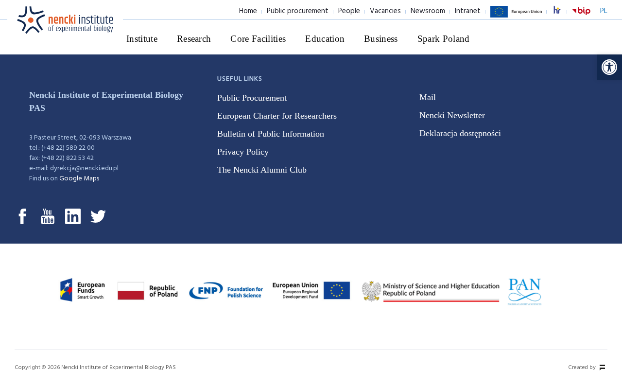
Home (248, 11)
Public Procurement (252, 98)
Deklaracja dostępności (460, 133)
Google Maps (79, 178)
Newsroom (428, 11)
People (349, 11)
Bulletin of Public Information (270, 134)
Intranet (468, 11)
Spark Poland (443, 39)
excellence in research (562, 11)
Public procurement (297, 11)
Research (194, 39)
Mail (427, 97)
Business (381, 39)
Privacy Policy (243, 152)
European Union (516, 17)
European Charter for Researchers (277, 116)
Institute (141, 39)
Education (325, 39)
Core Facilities (258, 39)
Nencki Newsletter (452, 115)
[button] (609, 67)
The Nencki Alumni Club (262, 170)
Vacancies (385, 11)
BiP (581, 17)
